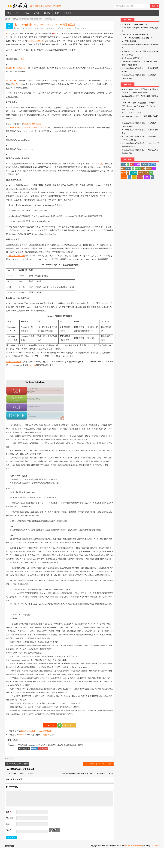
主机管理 (133, 173)
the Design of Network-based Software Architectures (26, 127)
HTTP (8, 759)
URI (101, 164)
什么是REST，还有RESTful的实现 (18, 764)
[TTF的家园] (16, 7)
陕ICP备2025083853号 (133, 846)
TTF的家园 (45, 735)
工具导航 (67, 13)
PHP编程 (144, 164)
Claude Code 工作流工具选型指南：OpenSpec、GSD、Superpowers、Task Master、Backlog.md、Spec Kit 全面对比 (139, 106)
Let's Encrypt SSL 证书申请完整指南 (135, 34)
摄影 (151, 173)
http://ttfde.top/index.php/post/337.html (36, 731)
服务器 (137, 164)
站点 (35, 749)
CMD (146, 173)
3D (128, 173)
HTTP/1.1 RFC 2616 (17, 256)
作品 (27, 13)
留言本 (36, 13)
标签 (57, 13)
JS (128, 164)
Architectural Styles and (32, 124)
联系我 (47, 13)
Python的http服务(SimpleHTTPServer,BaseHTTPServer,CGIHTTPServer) (87, 773)
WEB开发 (15, 19)
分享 (67, 725)
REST (8, 34)
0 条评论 (52, 28)
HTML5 (147, 177)
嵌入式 (137, 168)
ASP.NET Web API (35, 41)
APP (152, 177)
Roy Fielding (17, 84)
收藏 (51, 725)
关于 (18, 13)
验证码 (8, 830)
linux (131, 164)
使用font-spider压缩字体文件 (132, 58)
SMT (143, 168)
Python (123, 164)
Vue (129, 177)
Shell (122, 168)
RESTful (32, 365)
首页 (9, 13)
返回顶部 (9, 846)
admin (17, 28)
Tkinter (140, 173)
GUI (154, 168)
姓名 (8, 812)
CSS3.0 (140, 177)
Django (148, 168)
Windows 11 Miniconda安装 (131, 113)
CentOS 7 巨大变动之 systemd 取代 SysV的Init (98, 764)
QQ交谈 (44, 749)
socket (134, 177)
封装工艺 (152, 164)
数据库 (128, 168)
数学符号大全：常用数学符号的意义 (135, 24)
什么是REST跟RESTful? (16, 68)
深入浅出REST (12, 80)
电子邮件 (10, 818)
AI (133, 168)
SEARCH (155, 6)
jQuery (123, 173)
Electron (124, 177)
